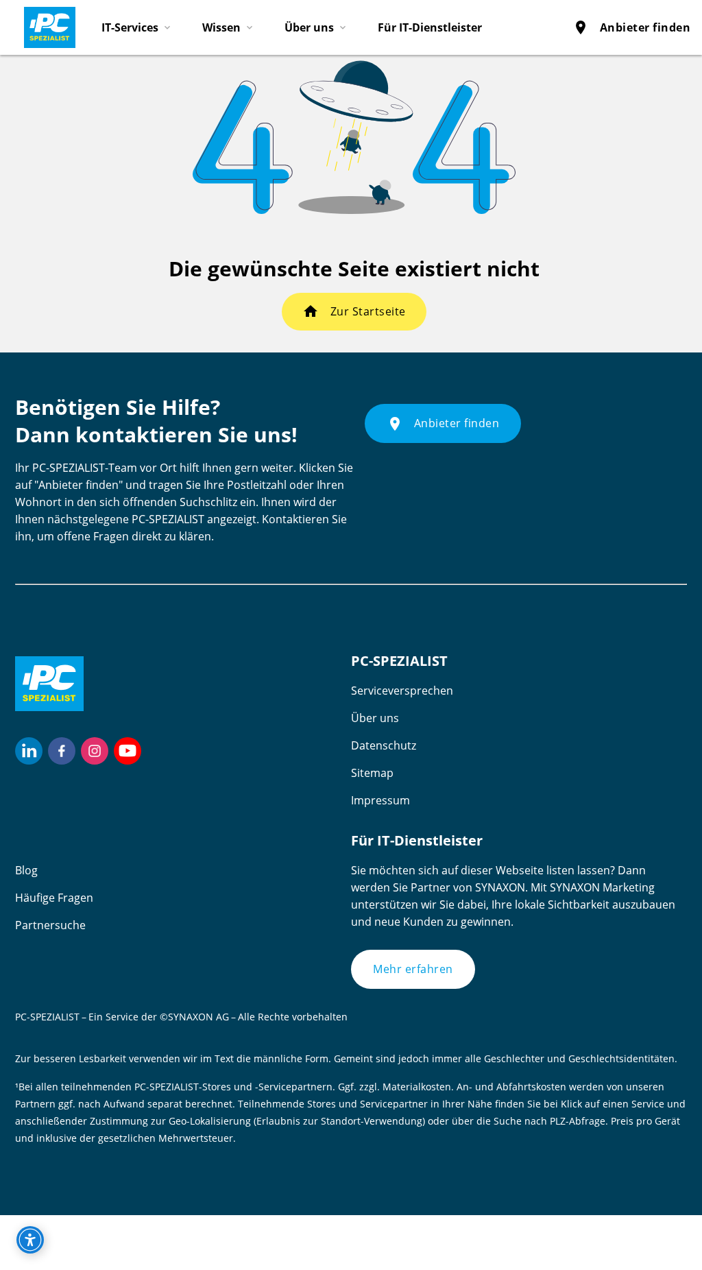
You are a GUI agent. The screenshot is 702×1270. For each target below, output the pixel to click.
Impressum (380, 800)
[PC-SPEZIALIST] (44, 24)
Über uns (375, 718)
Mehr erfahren (413, 969)
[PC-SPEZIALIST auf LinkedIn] (29, 751)
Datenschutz (383, 745)
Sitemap (372, 772)
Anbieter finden (631, 27)
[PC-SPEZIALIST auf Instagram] (94, 751)
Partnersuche (50, 925)
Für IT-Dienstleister (430, 27)
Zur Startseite (368, 311)
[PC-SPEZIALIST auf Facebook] (61, 751)
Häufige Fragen (54, 897)
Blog (26, 870)
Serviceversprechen (402, 690)
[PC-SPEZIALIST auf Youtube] (127, 751)
